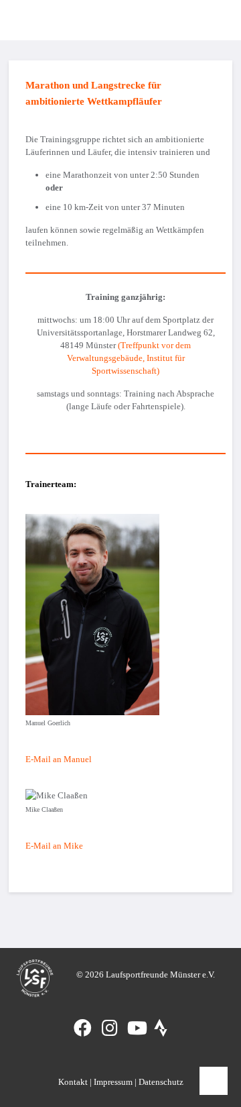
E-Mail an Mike (54, 846)
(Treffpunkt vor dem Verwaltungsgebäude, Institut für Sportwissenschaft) (129, 358)
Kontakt (73, 1082)
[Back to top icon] (213, 1081)
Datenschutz (161, 1082)
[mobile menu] (210, 20)
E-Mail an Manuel (58, 759)
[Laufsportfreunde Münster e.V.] (29, 20)
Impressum (113, 1082)
